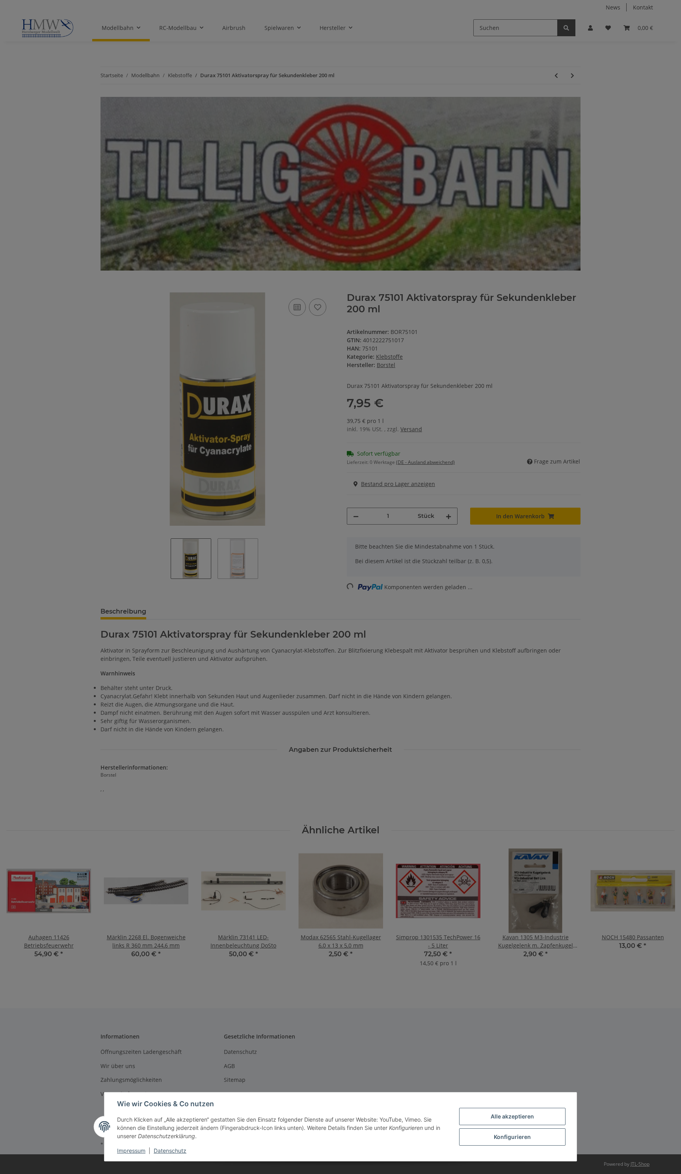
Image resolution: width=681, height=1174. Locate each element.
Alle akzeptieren (512, 1116)
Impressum (131, 1150)
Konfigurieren (512, 1136)
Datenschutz (170, 1150)
